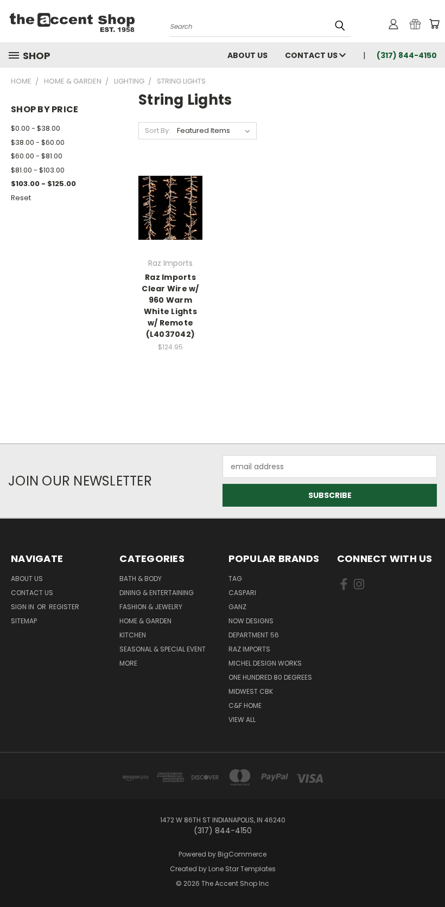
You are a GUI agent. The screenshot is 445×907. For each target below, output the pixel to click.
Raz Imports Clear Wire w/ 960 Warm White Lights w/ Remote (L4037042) (170, 306)
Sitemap (24, 620)
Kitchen (132, 635)
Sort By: (157, 130)
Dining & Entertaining (156, 592)
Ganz (237, 606)
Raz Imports (249, 649)
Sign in (23, 606)
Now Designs (251, 620)
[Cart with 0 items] (434, 23)
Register (64, 606)
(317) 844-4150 (407, 55)
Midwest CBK (250, 691)
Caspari (242, 592)
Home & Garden (145, 620)
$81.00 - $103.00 (38, 170)
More (128, 663)
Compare (167, 216)
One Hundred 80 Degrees (270, 677)
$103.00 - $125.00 (43, 183)
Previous (428, 873)
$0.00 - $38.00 (35, 128)
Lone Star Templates (242, 868)
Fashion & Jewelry (150, 606)
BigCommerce (242, 854)
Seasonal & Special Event (162, 649)
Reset (21, 198)
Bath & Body (140, 578)
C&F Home (245, 705)
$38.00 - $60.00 (38, 142)
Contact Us (312, 55)
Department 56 (253, 635)
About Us (247, 55)
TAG (235, 578)
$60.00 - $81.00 (36, 156)
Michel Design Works (265, 663)
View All (242, 719)
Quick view (170, 195)
